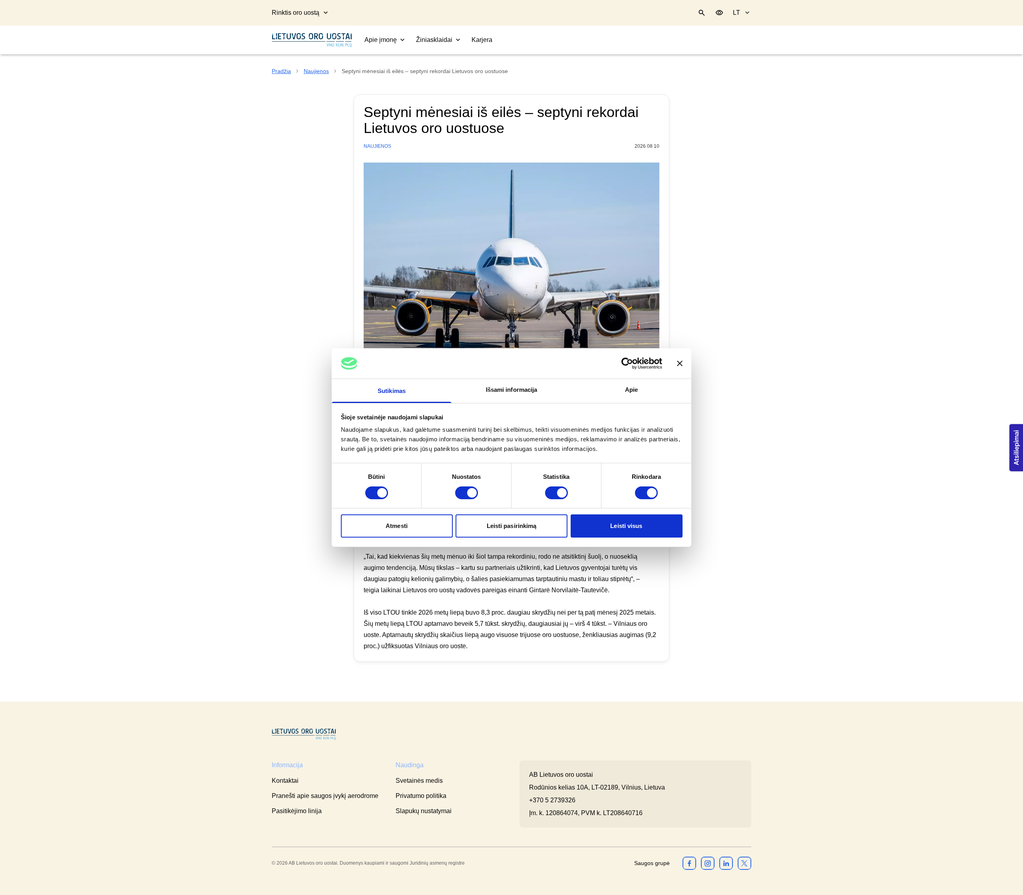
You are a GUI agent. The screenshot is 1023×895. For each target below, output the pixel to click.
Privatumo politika (421, 795)
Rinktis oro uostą (295, 12)
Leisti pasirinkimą (512, 525)
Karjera (482, 39)
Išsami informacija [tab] (511, 389)
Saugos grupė (652, 863)
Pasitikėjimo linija (297, 811)
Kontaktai (285, 780)
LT (736, 12)
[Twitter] (744, 863)
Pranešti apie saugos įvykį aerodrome (325, 795)
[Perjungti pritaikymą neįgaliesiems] (719, 13)
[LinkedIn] (726, 863)
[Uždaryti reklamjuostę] (680, 363)
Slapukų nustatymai (424, 811)
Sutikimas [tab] (392, 390)
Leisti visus (626, 525)
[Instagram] (708, 863)
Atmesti (397, 525)
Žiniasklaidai (434, 39)
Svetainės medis (419, 780)
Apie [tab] (631, 389)
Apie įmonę (380, 39)
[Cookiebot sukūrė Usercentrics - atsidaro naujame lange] (627, 363)
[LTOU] (304, 734)
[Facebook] (689, 863)
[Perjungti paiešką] (702, 13)
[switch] (466, 492)
